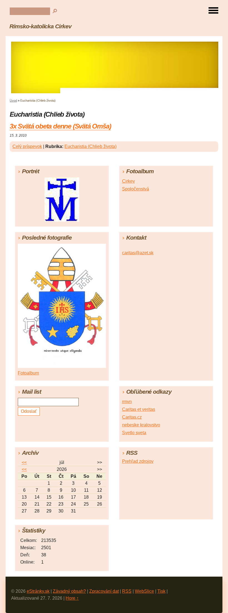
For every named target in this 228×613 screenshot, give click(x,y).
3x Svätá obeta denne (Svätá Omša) (60, 126)
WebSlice (144, 591)
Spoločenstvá (135, 189)
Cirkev (128, 181)
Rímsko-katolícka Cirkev (40, 26)
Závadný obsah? (69, 591)
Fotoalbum (28, 373)
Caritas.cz (132, 417)
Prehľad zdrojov (137, 461)
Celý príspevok (27, 146)
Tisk (161, 591)
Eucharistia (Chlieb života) (91, 146)
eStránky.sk (38, 591)
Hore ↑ (72, 598)
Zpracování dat (104, 591)
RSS (127, 591)
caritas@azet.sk (137, 252)
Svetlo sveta (134, 432)
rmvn (127, 401)
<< (24, 462)
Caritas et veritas (138, 409)
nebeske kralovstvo (141, 425)
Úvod (13, 100)
